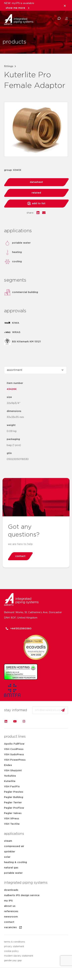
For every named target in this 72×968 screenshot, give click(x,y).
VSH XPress (11, 818)
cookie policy (11, 951)
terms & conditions (14, 942)
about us (9, 906)
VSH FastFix (12, 786)
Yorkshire (10, 776)
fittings (8, 66)
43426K (12, 389)
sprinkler (9, 851)
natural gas (11, 867)
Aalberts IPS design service (22, 895)
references (11, 911)
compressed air (14, 846)
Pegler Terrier (13, 802)
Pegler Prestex (13, 792)
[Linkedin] (6, 721)
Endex (8, 765)
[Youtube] (15, 721)
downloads (11, 890)
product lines (15, 736)
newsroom (11, 916)
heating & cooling (15, 862)
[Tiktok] (33, 721)
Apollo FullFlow (14, 744)
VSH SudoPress (14, 754)
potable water (13, 873)
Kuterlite (9, 781)
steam (8, 841)
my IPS (8, 900)
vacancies (10, 927)
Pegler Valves (13, 813)
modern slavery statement (18, 956)
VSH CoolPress (13, 749)
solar (7, 857)
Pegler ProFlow (14, 808)
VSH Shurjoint (13, 770)
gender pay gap (13, 960)
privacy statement (14, 946)
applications (14, 833)
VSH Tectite (12, 824)
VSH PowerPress (15, 760)
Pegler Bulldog (13, 797)
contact (9, 922)
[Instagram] (24, 721)
